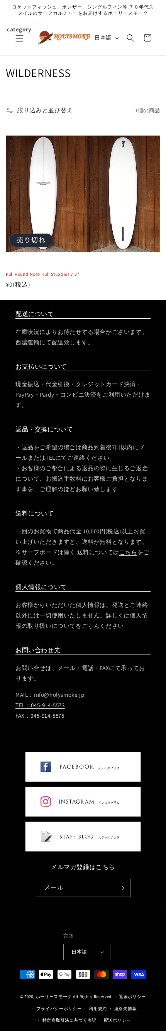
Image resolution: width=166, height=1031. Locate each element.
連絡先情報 (125, 1008)
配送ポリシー (117, 1020)
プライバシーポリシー (58, 1008)
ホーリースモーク (54, 996)
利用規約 (98, 1008)
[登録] (121, 888)
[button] (19, 43)
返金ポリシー (132, 996)
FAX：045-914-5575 (39, 715)
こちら (128, 552)
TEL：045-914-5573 (40, 705)
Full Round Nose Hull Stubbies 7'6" (42, 274)
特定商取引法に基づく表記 (69, 1020)
